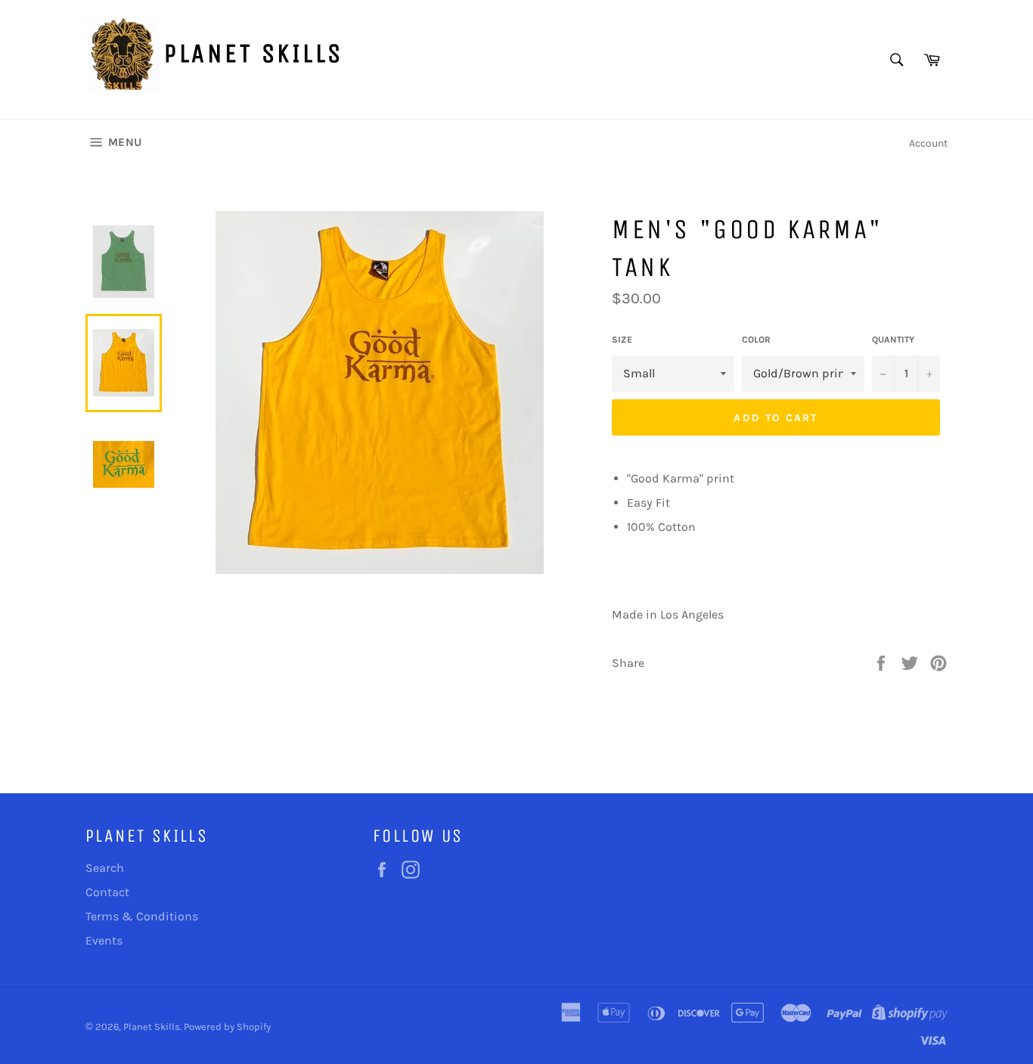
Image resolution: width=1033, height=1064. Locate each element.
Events (104, 940)
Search (104, 868)
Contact (107, 892)
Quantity (893, 339)
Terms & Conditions (141, 916)
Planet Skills (253, 53)
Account (928, 143)
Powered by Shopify (227, 1026)
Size (622, 339)
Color (756, 339)
